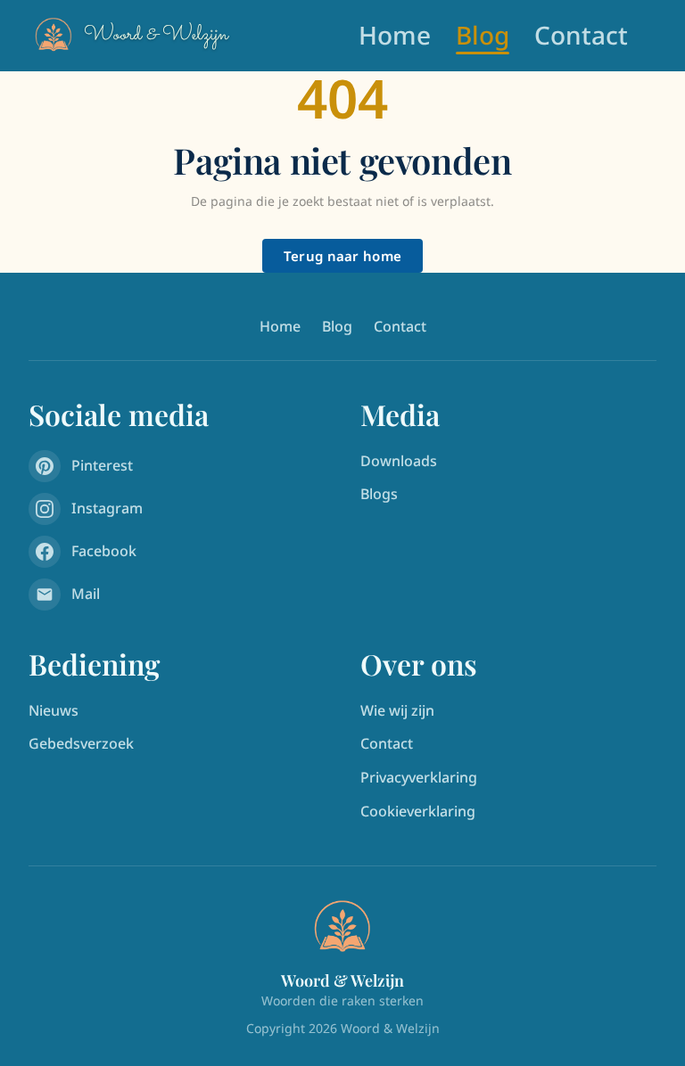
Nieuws (53, 710)
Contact (581, 35)
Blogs (379, 494)
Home (395, 35)
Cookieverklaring (417, 811)
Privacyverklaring (418, 777)
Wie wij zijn (397, 710)
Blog (482, 35)
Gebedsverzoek (81, 743)
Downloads (398, 461)
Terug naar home (343, 256)
